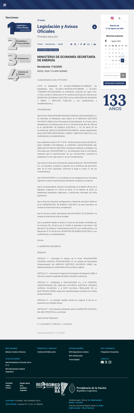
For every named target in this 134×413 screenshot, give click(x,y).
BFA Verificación (76, 355)
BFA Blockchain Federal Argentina (15, 370)
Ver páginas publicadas (48, 50)
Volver (42, 20)
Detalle (60, 44)
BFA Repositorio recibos (79, 352)
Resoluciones (50, 44)
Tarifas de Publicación (46, 352)
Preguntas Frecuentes (110, 352)
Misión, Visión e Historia (15, 352)
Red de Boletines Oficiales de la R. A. (18, 363)
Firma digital (74, 359)
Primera (40, 44)
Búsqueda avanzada (114, 83)
